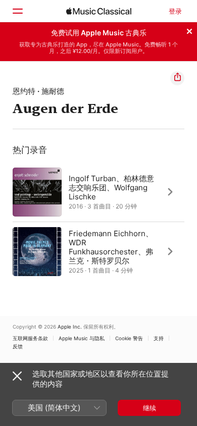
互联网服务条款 (30, 338)
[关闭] (189, 29)
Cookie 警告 (129, 338)
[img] (98, 11)
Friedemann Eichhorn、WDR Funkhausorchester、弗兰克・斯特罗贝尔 (111, 246)
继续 (149, 408)
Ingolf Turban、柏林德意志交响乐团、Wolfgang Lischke (111, 187)
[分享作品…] (177, 78)
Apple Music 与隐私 (82, 338)
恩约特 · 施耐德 (38, 91)
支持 (159, 338)
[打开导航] (17, 11)
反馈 (18, 346)
